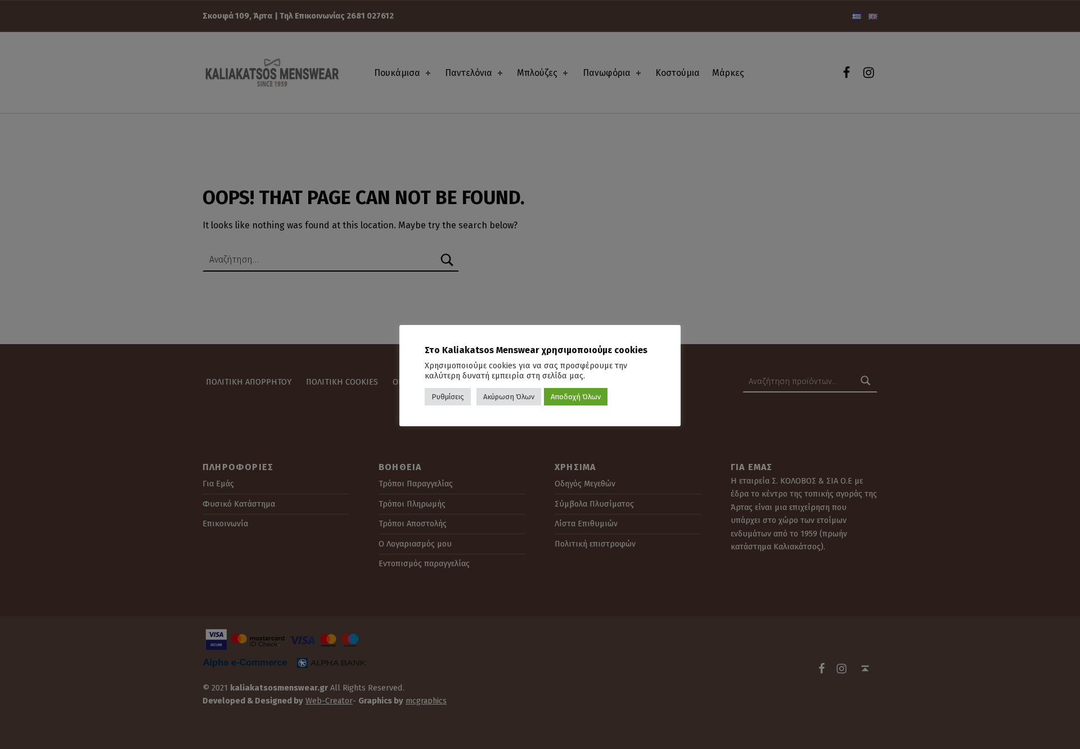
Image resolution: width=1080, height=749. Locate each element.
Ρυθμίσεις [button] (447, 396)
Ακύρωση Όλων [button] (508, 396)
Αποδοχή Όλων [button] (576, 396)
